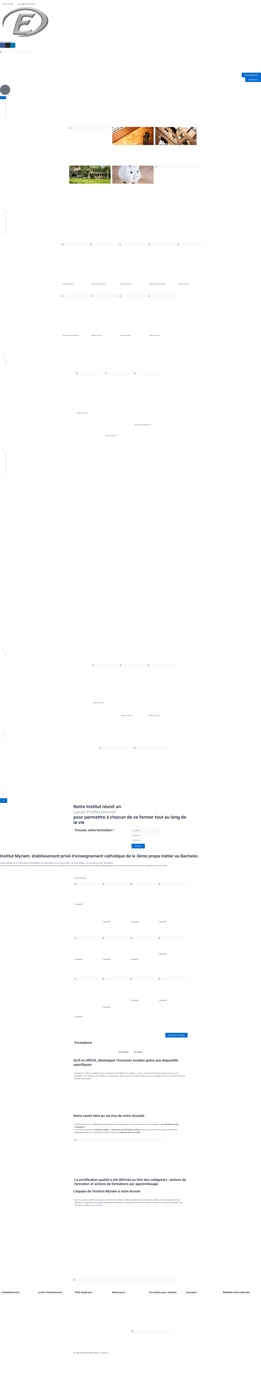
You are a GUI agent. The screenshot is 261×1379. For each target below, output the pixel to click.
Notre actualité (6, 42)
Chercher (138, 846)
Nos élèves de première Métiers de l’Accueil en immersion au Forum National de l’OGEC (115, 969)
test (8, 211)
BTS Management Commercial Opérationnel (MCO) (146, 430)
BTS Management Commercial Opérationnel (24, 358)
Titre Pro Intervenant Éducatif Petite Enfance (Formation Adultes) (159, 721)
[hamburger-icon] (3, 97)
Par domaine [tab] (123, 1052)
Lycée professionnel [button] (12, 208)
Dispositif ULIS (13, 735)
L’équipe (10, 106)
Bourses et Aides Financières (18, 114)
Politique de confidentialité (84, 1355)
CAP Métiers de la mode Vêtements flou (22, 222)
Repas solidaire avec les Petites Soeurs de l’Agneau (172, 960)
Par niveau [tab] (138, 1052)
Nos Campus (12, 111)
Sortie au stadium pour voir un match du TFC (144, 1007)
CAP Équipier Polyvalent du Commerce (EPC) (25, 461)
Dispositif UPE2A (14, 738)
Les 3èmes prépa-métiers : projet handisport (141, 928)
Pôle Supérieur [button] (10, 355)
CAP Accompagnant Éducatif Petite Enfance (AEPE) (27, 453)
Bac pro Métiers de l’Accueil (18, 227)
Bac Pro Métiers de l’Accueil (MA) (20, 466)
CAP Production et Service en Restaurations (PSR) (26, 464)
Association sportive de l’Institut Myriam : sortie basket (172, 1007)
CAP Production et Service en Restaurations (24, 225)
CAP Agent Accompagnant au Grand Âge (23, 216)
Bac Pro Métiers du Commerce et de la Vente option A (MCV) (31, 469)
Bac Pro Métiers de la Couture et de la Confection (26, 230)
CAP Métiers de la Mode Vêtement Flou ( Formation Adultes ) (31, 655)
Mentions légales (115, 1353)
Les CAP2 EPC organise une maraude (111, 1013)
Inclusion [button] (8, 733)
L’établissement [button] (11, 100)
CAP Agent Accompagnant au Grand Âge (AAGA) (26, 458)
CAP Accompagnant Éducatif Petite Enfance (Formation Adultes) (32, 652)
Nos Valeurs (12, 109)
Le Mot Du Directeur (15, 103)
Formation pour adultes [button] (14, 650)
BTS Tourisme (12, 360)
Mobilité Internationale (13, 794)
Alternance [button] (9, 450)
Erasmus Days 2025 (87, 962)
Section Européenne (12, 792)
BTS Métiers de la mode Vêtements (20, 363)
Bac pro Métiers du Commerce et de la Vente (24, 233)
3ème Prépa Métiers (15, 214)
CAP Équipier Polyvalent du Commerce (22, 219)
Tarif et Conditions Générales (18, 117)
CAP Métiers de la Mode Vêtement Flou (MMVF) (25, 455)
